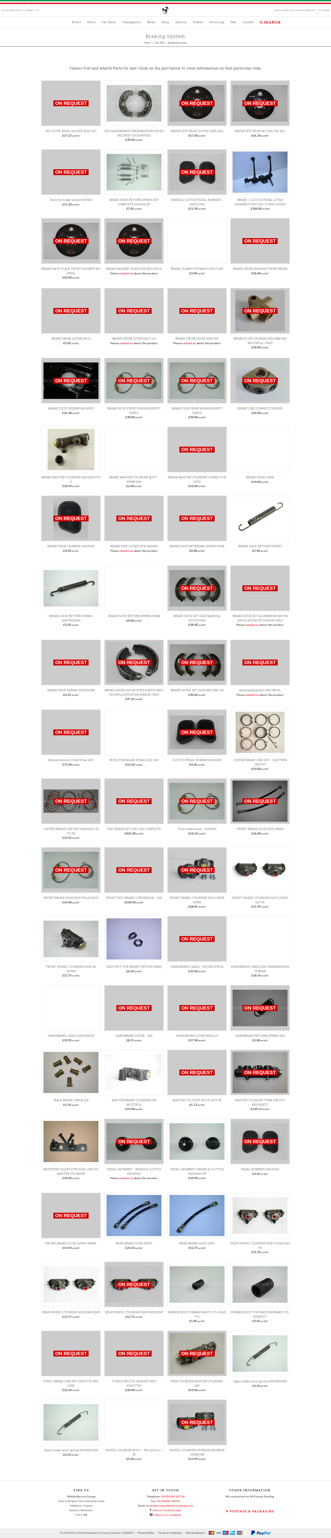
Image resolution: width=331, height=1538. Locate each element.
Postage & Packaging (251, 1511)
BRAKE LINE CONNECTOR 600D (260, 408)
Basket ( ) (33, 10)
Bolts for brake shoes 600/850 (71, 200)
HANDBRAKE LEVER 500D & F (197, 1036)
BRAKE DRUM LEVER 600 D (71, 338)
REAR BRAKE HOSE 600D (197, 1243)
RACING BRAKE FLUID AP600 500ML (71, 1243)
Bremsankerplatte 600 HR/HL (260, 690)
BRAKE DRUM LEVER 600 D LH (134, 338)
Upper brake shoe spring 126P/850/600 (260, 1381)
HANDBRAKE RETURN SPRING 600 (260, 1036)
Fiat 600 (159, 42)
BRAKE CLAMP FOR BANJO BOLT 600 (197, 269)
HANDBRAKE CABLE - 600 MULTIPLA (197, 966)
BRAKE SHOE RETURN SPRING (260, 546)
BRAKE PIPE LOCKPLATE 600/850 (134, 546)
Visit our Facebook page (166, 1510)
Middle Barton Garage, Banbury (295, 10)
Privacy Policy (146, 1533)
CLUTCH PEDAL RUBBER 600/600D (197, 760)
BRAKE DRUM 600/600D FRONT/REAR (260, 269)
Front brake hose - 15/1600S (197, 829)
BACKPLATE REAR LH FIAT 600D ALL (197, 131)
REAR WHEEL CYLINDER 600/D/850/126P (71, 1312)
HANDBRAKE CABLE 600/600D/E (71, 1036)
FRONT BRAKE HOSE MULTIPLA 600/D (70, 898)
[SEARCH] (261, 21)
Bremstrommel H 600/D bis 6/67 (71, 760)
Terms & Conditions (170, 1533)
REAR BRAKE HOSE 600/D (134, 1243)
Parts (147, 42)
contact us (126, 273)
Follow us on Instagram (166, 1514)
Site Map (324, 10)
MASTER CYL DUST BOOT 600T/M (197, 1100)
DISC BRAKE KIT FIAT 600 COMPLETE (134, 829)
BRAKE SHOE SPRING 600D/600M (71, 690)
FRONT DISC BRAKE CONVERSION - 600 (134, 898)
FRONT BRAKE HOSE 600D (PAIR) (260, 829)
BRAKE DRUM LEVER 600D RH (197, 338)
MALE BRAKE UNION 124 (71, 1100)
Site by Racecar (195, 1533)
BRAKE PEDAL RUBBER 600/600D (71, 546)
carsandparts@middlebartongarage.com (169, 1505)
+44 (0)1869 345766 (12, 10)
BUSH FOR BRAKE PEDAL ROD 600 (134, 760)
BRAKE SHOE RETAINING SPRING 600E (197, 546)
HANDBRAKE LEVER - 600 (134, 1036)
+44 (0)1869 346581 (168, 1501)
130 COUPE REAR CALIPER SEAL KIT (71, 131)
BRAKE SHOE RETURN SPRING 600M (134, 616)
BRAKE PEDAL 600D (260, 477)
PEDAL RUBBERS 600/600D (260, 1169)
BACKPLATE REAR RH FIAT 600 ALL (260, 131)
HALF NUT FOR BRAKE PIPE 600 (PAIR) (134, 966)
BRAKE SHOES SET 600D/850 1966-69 (197, 690)
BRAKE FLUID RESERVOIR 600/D (71, 408)
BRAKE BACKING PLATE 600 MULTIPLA (134, 269)
